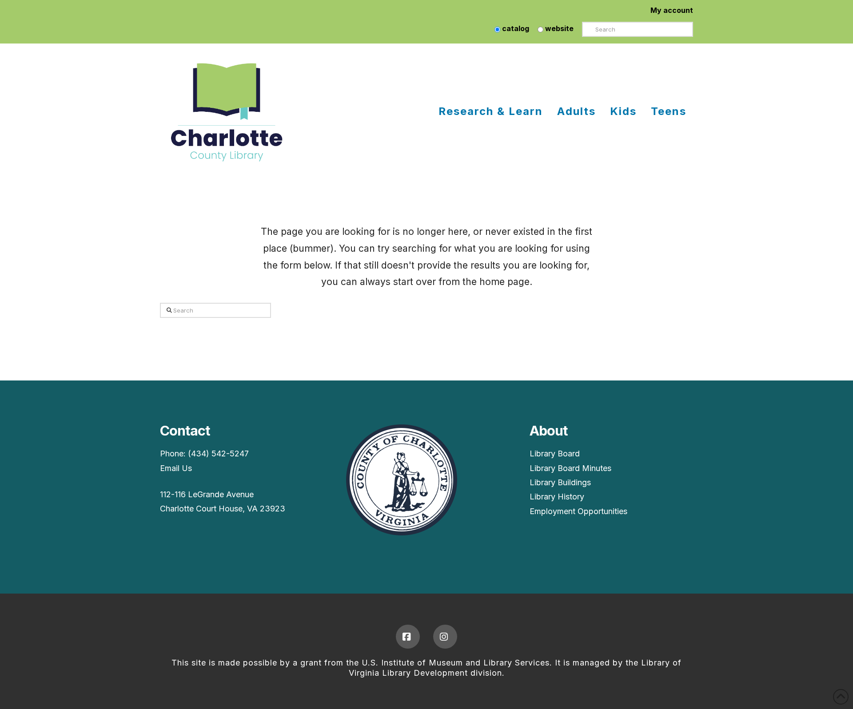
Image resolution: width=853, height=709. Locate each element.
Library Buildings (560, 482)
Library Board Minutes (570, 468)
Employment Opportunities (578, 511)
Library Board (555, 453)
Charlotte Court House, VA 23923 (222, 508)
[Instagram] (445, 637)
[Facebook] (408, 637)
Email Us (176, 468)
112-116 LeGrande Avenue (207, 494)
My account (671, 10)
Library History (557, 496)
